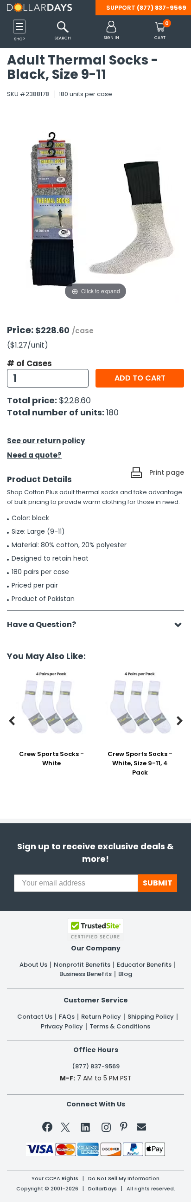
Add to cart (140, 378)
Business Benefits (85, 974)
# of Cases (29, 363)
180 (112, 412)
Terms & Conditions (119, 1026)
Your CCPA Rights (55, 1178)
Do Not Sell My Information (123, 1178)
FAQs (67, 1017)
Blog (125, 974)
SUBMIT (157, 883)
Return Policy (101, 1017)
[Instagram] (106, 1129)
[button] (111, 31)
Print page (166, 472)
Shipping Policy (150, 1017)
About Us (33, 965)
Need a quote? (34, 455)
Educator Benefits (144, 965)
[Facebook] (49, 1129)
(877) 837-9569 (161, 7)
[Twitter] (65, 1129)
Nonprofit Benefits (82, 965)
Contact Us (34, 1017)
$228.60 (75, 400)
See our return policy (46, 441)
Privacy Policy (62, 1026)
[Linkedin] (85, 1127)
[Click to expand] (95, 208)
